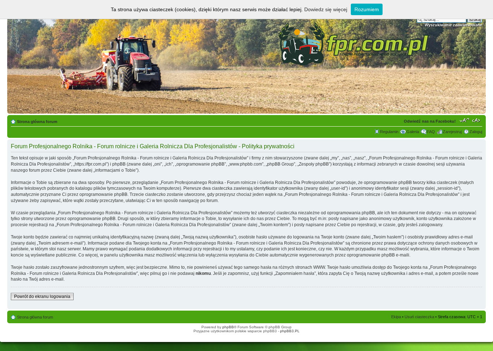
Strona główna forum (37, 121)
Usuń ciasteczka (419, 317)
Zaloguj (476, 132)
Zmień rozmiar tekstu (464, 120)
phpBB (228, 327)
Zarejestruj (452, 132)
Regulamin (389, 132)
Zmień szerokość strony (477, 120)
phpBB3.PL (290, 331)
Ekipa (396, 317)
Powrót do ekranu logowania (42, 296)
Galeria (412, 132)
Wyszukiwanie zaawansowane (453, 25)
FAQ (431, 132)
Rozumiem (366, 9)
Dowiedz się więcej (325, 9)
